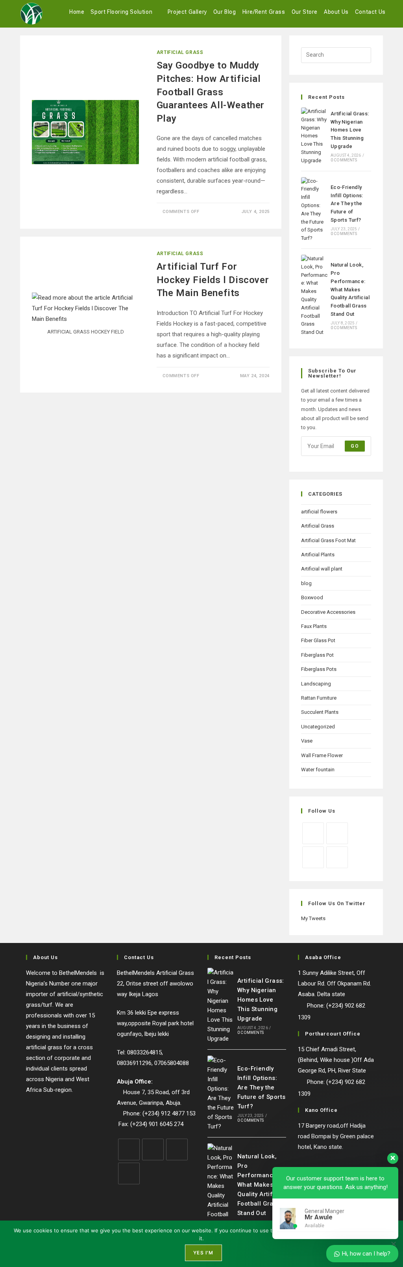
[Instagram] (313, 857)
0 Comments (344, 160)
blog (306, 583)
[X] (313, 833)
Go (355, 446)
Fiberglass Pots (318, 669)
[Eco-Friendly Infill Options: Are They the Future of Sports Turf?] (314, 210)
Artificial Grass (180, 52)
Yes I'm (203, 1253)
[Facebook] (337, 833)
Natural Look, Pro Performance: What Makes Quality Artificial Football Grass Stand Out (350, 289)
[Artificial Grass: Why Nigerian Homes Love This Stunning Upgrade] (314, 136)
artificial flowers (319, 512)
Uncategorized (318, 727)
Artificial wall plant (321, 569)
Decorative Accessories (328, 612)
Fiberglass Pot (317, 655)
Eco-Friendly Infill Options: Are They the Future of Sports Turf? (347, 203)
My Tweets (313, 918)
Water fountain (318, 769)
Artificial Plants (318, 555)
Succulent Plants (319, 712)
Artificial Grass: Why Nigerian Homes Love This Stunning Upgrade (350, 130)
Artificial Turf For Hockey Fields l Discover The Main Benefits (213, 279)
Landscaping (316, 684)
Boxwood (312, 597)
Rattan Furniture (318, 698)
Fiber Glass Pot (318, 640)
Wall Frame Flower (322, 755)
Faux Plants (314, 626)
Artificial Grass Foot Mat (328, 540)
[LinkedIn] (337, 857)
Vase (306, 741)
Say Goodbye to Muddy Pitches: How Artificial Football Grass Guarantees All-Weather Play (210, 92)
